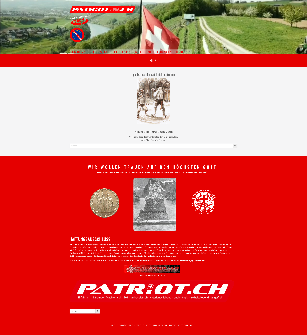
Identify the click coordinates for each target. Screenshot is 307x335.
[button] (190, 51)
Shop (115, 52)
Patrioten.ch (150, 325)
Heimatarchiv (164, 52)
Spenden (126, 52)
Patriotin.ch (140, 325)
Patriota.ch (181, 325)
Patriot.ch (131, 325)
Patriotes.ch (172, 325)
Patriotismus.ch (161, 325)
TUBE (93, 52)
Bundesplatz (78, 52)
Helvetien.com (191, 325)
